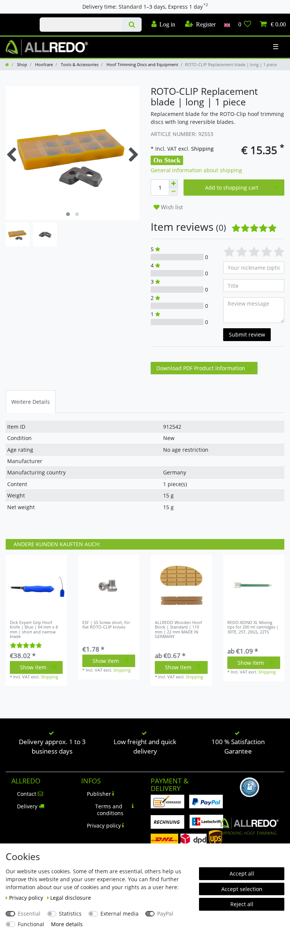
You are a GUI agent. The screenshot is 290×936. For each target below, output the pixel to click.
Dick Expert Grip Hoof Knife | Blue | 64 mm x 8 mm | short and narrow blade (34, 629)
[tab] (31, 401)
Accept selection (241, 889)
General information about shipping (196, 170)
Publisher (99, 793)
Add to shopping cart (231, 187)
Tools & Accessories (79, 64)
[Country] (227, 25)
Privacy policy (104, 825)
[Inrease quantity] (173, 183)
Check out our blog (17, 17)
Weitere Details (30, 401)
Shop (21, 64)
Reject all (241, 904)
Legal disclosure (70, 897)
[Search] (131, 24)
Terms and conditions (109, 810)
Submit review (247, 334)
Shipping (202, 148)
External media (119, 913)
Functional (31, 924)
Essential (29, 913)
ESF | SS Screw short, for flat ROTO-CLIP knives (106, 625)
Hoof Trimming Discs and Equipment (141, 64)
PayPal (165, 913)
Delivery (27, 806)
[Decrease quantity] (173, 192)
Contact (26, 793)
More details (67, 924)
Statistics (70, 913)
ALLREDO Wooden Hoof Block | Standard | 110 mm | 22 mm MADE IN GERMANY (178, 629)
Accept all (242, 873)
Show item (33, 667)
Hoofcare (43, 64)
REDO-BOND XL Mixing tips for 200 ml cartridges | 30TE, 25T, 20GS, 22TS (253, 627)
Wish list (171, 207)
